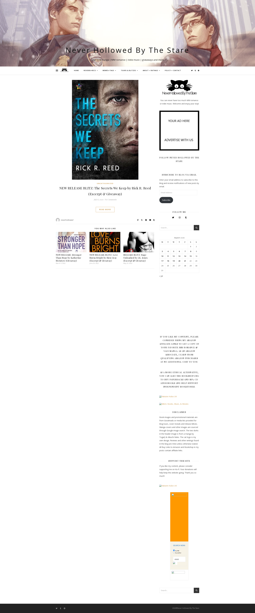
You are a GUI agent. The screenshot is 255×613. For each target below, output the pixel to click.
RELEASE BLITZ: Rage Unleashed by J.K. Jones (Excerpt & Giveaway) (135, 257)
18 (168, 261)
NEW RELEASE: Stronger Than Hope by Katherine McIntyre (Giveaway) (69, 257)
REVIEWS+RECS (90, 70)
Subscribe (166, 200)
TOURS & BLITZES (128, 70)
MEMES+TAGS (108, 70)
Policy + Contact (173, 70)
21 (185, 261)
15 (191, 256)
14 (185, 256)
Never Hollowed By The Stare (128, 50)
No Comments (110, 199)
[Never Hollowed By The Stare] (64, 70)
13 (179, 256)
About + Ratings (150, 70)
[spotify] (198, 70)
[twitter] (192, 70)
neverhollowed (67, 220)
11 (168, 256)
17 (162, 261)
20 (179, 261)
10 (162, 256)
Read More (105, 209)
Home (76, 70)
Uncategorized (105, 183)
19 (174, 261)
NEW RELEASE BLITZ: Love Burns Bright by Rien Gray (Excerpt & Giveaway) (104, 257)
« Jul (161, 276)
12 (174, 256)
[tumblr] (195, 70)
